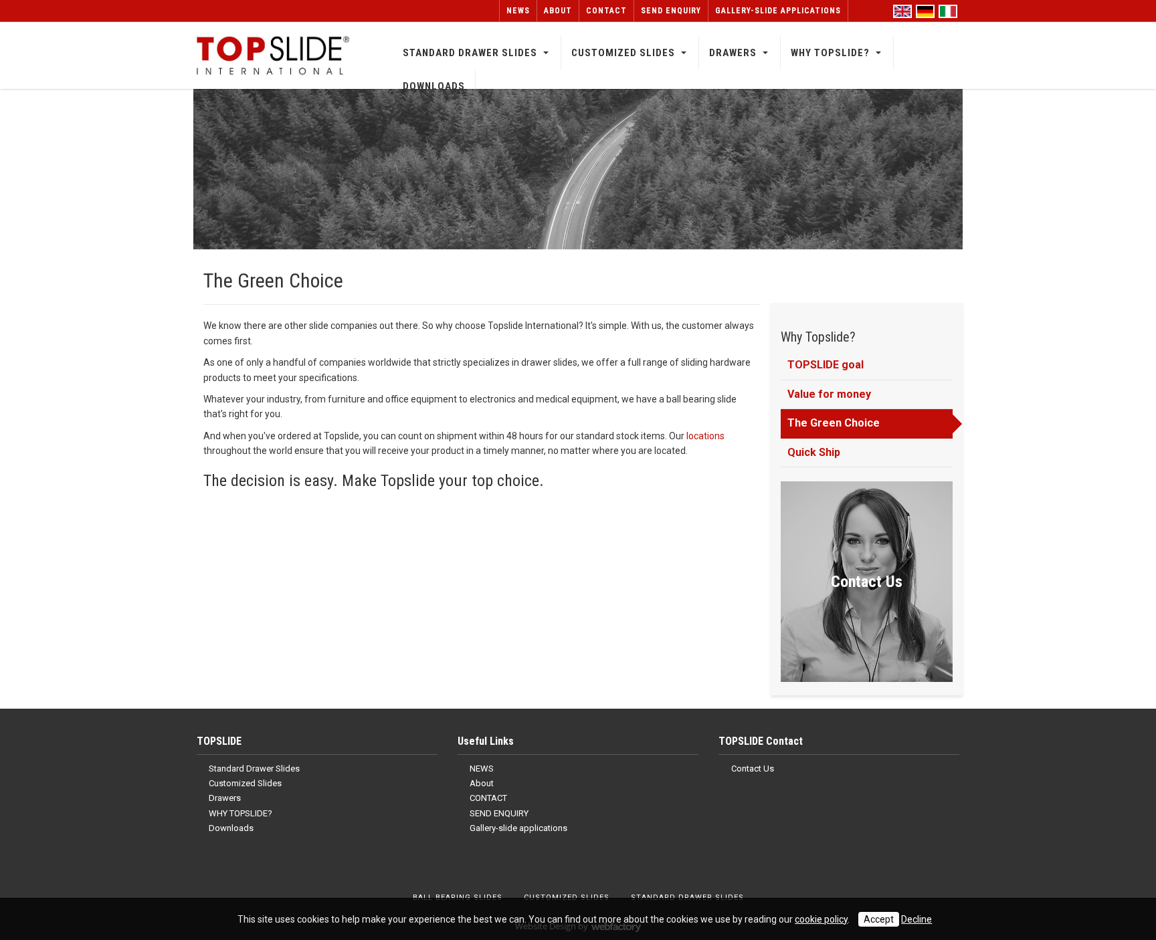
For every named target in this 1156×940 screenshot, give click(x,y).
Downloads (434, 86)
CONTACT (606, 10)
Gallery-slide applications (778, 10)
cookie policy (821, 919)
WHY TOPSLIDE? (830, 53)
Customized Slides (623, 53)
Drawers (733, 53)
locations (705, 436)
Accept (879, 919)
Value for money (829, 394)
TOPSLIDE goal (825, 364)
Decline (916, 919)
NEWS (518, 10)
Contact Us (751, 768)
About (558, 10)
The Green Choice (833, 423)
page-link (867, 581)
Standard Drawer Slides (470, 53)
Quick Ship (813, 452)
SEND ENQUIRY (671, 10)
